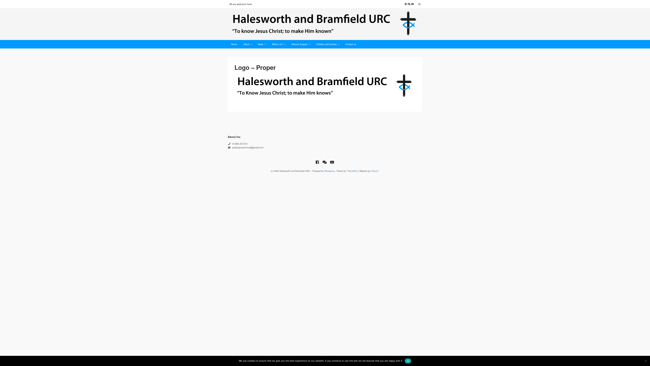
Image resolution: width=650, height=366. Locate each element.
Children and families (326, 44)
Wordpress (329, 170)
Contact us (350, 44)
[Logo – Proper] (325, 86)
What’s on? (277, 44)
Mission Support (300, 44)
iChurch (374, 170)
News (260, 44)
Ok (407, 361)
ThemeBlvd (352, 170)
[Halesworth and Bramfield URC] (325, 24)
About (246, 44)
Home (234, 44)
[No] (645, 361)
